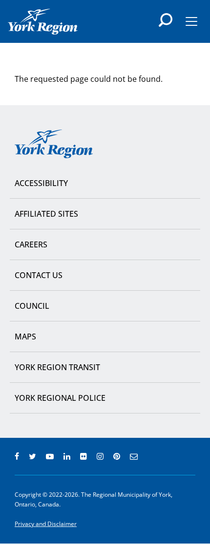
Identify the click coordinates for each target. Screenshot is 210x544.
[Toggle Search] (165, 20)
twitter (32, 456)
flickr (83, 456)
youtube (50, 456)
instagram (100, 456)
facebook (17, 456)
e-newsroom (134, 456)
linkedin (66, 456)
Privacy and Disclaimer (46, 524)
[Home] (43, 22)
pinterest (116, 456)
